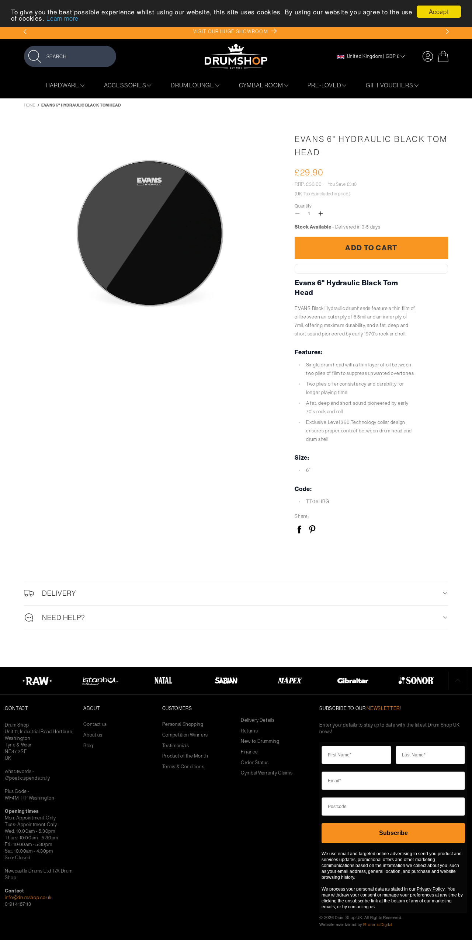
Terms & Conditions (183, 766)
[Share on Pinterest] (312, 530)
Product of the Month (185, 756)
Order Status (255, 762)
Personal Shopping (183, 724)
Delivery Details (257, 720)
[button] (70, 56)
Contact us (95, 724)
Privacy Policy (430, 889)
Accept (439, 11)
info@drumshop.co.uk (28, 897)
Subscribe (393, 833)
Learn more (62, 18)
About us (92, 735)
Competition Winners (185, 735)
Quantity (303, 205)
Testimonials (175, 745)
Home (29, 105)
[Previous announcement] (25, 32)
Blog (88, 745)
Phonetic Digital (377, 924)
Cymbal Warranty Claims (266, 773)
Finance (249, 752)
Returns (249, 731)
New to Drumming (260, 741)
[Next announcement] (447, 32)
